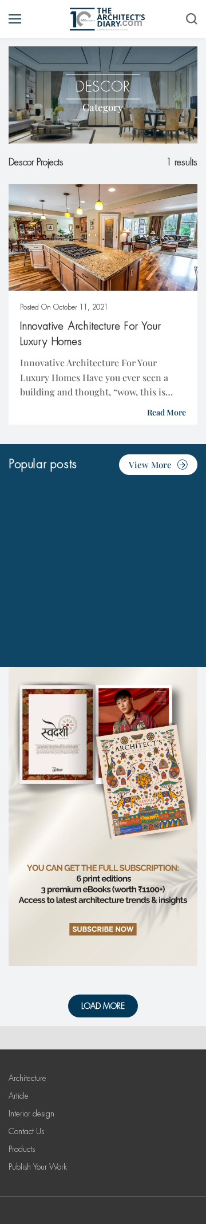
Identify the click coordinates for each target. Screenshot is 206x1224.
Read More (166, 412)
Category (102, 107)
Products (22, 1149)
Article (19, 1096)
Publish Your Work (38, 1167)
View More (150, 464)
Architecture (27, 1078)
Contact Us (26, 1131)
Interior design (31, 1113)
